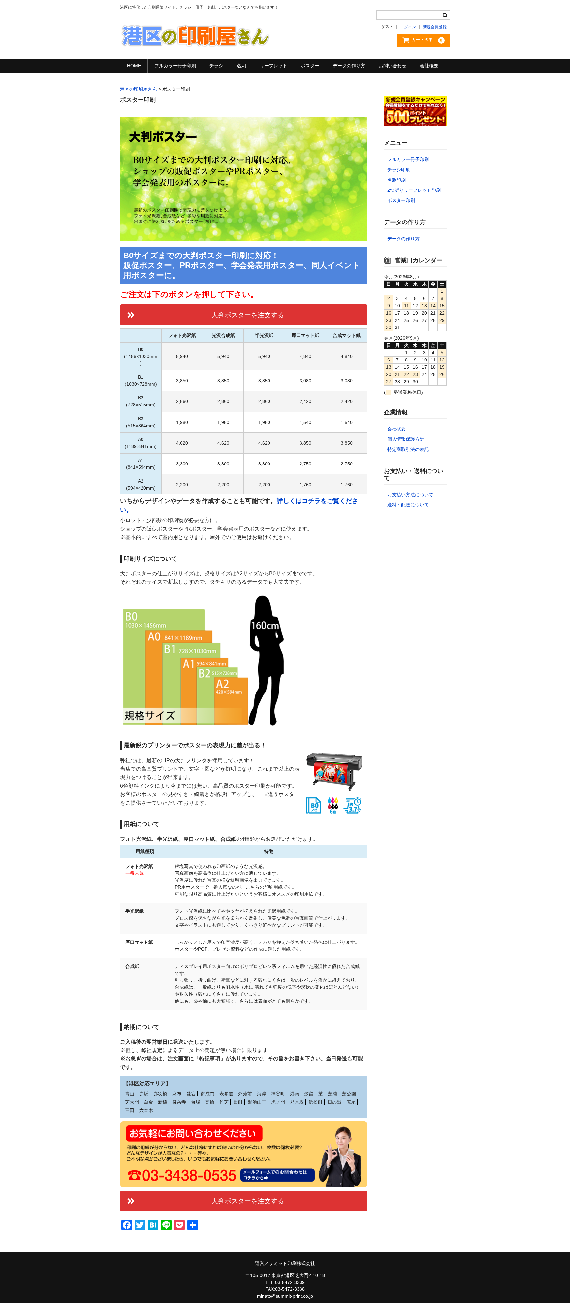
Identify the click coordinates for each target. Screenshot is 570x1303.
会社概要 (429, 65)
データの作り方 (349, 65)
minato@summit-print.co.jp (285, 1296)
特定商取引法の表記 (408, 449)
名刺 (241, 65)
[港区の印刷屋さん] (195, 40)
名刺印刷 (396, 180)
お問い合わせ (392, 65)
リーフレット (273, 65)
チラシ (216, 65)
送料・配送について (408, 504)
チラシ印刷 (398, 169)
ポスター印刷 (401, 200)
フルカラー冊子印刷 (175, 65)
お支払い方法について (410, 494)
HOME (134, 65)
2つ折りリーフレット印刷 (414, 190)
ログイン (408, 27)
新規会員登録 (435, 27)
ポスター (310, 65)
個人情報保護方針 (405, 439)
